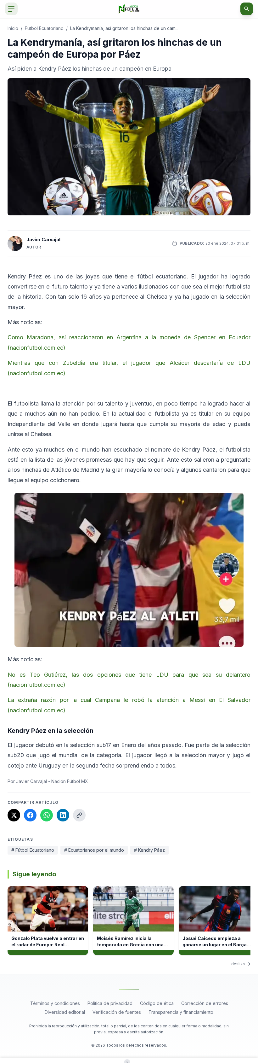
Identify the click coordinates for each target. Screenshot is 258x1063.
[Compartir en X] (14, 815)
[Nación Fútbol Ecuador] (129, 9)
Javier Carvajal (43, 239)
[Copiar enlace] (79, 815)
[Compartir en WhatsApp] (46, 815)
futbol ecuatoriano (44, 28)
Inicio (13, 28)
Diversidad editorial (65, 1012)
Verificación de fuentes (117, 1012)
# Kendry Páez (149, 850)
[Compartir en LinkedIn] (63, 815)
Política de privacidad (109, 1003)
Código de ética (157, 1003)
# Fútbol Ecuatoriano (32, 850)
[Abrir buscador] (246, 9)
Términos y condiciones (55, 1003)
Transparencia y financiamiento (181, 1012)
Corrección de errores (204, 1003)
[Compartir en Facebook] (30, 815)
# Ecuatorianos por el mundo (94, 850)
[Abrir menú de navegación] (11, 9)
